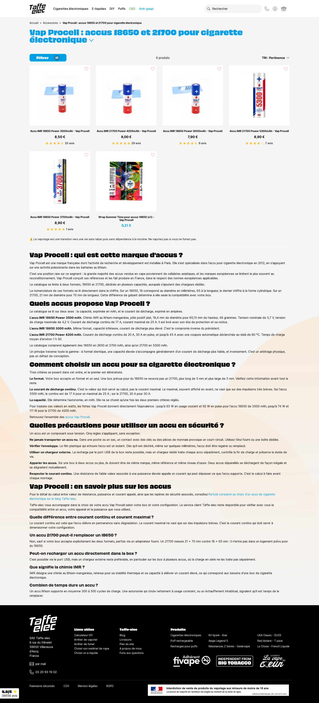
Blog (122, 635)
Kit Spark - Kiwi (218, 635)
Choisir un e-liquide (86, 652)
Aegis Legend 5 (218, 640)
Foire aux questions (132, 652)
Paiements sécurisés (42, 685)
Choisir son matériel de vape (91, 648)
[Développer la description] (91, 39)
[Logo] (38, 8)
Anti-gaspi (146, 9)
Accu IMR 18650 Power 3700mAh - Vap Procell (59, 217)
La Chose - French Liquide (273, 646)
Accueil (34, 22)
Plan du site (127, 644)
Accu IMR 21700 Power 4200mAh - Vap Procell (126, 131)
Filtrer (42, 57)
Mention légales (87, 685)
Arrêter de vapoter (85, 639)
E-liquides (99, 9)
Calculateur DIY (83, 635)
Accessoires (50, 22)
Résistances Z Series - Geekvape (229, 646)
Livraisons (126, 639)
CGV (66, 685)
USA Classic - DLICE (269, 635)
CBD (132, 9)
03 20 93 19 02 (46, 672)
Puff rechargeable (182, 640)
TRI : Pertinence (273, 58)
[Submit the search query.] (208, 9)
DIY (112, 9)
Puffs (121, 9)
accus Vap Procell (77, 417)
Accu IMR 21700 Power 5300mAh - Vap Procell (259, 131)
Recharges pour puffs (184, 646)
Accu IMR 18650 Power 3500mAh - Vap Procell (60, 131)
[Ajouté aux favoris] (86, 69)
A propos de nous (131, 648)
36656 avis (9, 695)
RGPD (110, 685)
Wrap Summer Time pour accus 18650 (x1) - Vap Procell (126, 218)
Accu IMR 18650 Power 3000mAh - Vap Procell (192, 131)
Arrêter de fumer (84, 644)
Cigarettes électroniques (70, 9)
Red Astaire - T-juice (270, 640)
